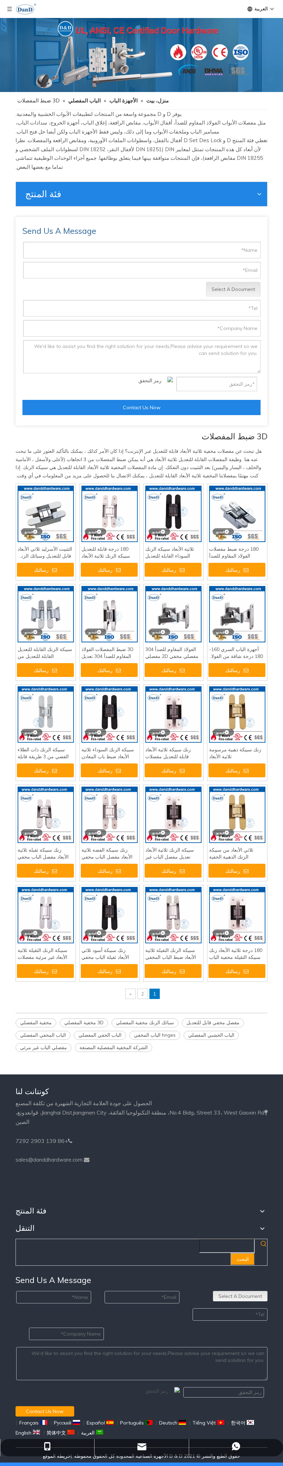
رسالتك (41, 570)
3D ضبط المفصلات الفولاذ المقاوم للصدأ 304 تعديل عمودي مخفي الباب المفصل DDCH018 (109, 653)
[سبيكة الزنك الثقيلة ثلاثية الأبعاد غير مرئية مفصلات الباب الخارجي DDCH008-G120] (46, 914)
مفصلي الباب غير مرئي (43, 1047)
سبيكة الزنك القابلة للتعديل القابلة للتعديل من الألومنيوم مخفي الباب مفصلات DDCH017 (45, 653)
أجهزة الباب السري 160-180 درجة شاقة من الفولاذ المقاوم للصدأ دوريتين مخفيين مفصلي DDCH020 (236, 653)
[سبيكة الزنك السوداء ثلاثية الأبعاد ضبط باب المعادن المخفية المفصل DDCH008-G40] (109, 714)
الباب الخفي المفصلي (99, 1035)
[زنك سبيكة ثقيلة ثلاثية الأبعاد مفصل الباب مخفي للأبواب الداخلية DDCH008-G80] (46, 814)
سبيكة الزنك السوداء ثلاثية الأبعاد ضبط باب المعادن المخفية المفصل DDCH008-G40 (107, 753)
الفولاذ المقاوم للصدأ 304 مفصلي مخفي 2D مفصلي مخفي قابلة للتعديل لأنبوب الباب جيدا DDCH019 (171, 653)
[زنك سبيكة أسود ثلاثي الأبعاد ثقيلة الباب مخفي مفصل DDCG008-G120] (109, 914)
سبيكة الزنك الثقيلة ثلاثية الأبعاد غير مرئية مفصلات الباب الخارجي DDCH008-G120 (44, 954)
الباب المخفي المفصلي (43, 1035)
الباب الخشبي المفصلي (211, 1035)
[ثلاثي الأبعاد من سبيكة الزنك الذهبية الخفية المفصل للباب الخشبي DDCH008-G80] (237, 814)
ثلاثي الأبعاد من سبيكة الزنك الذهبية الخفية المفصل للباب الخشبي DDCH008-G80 (231, 853)
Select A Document (233, 289)
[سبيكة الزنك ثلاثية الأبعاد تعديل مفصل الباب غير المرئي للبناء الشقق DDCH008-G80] (173, 814)
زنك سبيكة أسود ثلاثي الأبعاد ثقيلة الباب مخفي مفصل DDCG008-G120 (106, 954)
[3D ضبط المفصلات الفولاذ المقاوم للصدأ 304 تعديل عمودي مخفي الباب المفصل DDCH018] (109, 614)
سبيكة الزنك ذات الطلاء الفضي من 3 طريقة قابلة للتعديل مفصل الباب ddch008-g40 (43, 753)
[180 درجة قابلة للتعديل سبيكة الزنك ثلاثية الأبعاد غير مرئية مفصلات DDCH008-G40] (109, 513)
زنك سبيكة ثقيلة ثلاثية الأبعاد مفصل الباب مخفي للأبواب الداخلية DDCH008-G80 (46, 853)
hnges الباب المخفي (155, 1035)
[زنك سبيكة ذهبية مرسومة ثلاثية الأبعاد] (237, 714)
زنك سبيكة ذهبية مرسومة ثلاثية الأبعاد (235, 753)
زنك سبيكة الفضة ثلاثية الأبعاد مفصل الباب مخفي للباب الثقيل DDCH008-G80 (107, 853)
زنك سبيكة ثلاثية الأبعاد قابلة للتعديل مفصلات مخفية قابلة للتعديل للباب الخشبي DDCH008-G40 (170, 753)
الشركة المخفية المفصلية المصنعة (113, 1047)
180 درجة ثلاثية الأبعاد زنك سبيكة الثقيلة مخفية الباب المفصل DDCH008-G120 (235, 954)
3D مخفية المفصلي (84, 1022)
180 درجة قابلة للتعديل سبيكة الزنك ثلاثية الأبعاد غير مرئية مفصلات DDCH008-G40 (105, 552)
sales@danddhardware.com (49, 1159)
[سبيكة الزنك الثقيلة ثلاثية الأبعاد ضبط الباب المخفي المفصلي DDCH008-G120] (173, 914)
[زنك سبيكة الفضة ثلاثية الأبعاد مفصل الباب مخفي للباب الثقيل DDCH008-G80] (109, 814)
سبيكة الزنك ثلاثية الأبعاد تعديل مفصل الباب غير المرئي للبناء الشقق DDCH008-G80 (169, 853)
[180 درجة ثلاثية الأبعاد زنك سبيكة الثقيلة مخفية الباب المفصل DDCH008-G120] (237, 914)
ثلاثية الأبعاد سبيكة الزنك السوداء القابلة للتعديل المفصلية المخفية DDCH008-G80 (169, 552)
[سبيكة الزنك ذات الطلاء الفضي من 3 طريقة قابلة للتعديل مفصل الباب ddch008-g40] (46, 714)
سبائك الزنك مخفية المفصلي (145, 1022)
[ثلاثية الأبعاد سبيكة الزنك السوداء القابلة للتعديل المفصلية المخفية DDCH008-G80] (173, 513)
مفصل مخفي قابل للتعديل (213, 1022)
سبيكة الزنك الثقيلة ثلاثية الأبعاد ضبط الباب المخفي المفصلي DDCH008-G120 (173, 954)
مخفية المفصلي (36, 1022)
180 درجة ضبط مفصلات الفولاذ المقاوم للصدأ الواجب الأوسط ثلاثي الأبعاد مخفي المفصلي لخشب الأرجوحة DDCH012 (236, 552)
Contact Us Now (141, 407)
